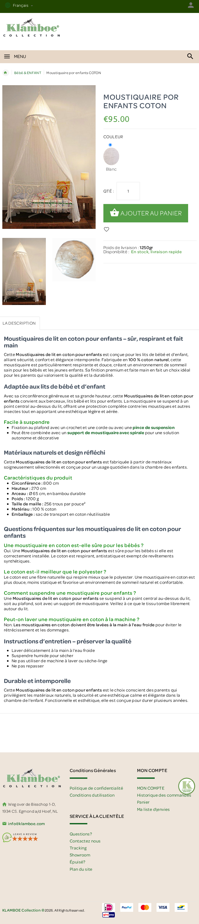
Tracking (78, 847)
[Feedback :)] (186, 786)
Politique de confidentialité (96, 788)
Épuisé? (78, 861)
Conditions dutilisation (92, 795)
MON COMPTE (151, 788)
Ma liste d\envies (153, 809)
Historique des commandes (164, 795)
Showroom (80, 854)
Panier (143, 802)
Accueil (5, 72)
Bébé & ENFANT (27, 72)
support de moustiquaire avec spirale (105, 432)
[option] (24, 272)
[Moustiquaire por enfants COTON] (24, 271)
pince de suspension (154, 427)
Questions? (81, 833)
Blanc (111, 169)
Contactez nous (85, 840)
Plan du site (81, 869)
